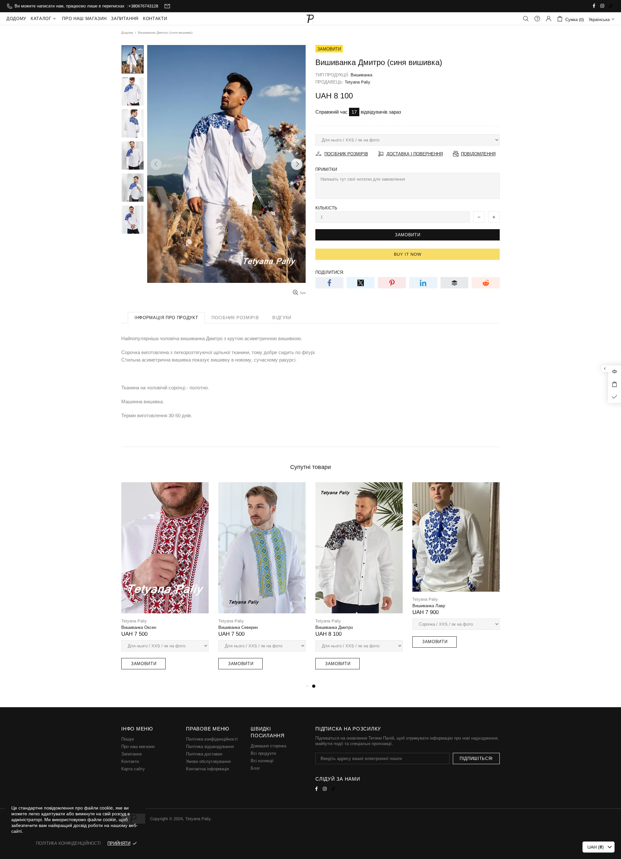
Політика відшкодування (210, 746)
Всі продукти (263, 753)
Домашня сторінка (268, 745)
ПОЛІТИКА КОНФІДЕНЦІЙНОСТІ (68, 843)
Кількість (326, 208)
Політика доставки (204, 754)
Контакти (130, 761)
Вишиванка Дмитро (334, 627)
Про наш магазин (138, 746)
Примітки (326, 169)
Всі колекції (262, 760)
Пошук (127, 739)
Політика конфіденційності (212, 739)
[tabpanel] (359, 582)
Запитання (131, 754)
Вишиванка (361, 75)
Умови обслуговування (208, 761)
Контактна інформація (207, 768)
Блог (255, 768)
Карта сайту (133, 768)
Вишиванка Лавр (428, 605)
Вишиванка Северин (238, 627)
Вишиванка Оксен (138, 627)
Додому (127, 32)
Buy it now (407, 254)
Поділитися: (329, 272)
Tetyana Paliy (310, 19)
